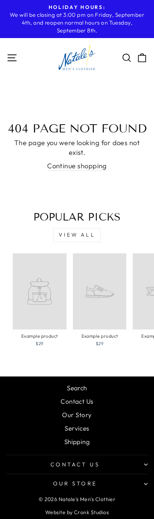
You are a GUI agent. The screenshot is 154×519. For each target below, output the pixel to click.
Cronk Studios (91, 512)
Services (77, 428)
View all (77, 234)
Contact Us (77, 401)
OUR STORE (75, 483)
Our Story (77, 415)
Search (77, 388)
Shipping (77, 441)
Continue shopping (77, 166)
